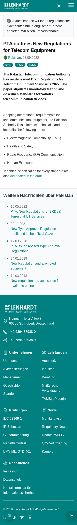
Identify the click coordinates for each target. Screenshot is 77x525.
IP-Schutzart (12, 426)
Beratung (48, 377)
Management (12, 377)
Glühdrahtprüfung (16, 435)
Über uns (10, 361)
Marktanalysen (52, 418)
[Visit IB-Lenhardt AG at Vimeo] (22, 517)
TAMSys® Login (54, 398)
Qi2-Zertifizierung (54, 443)
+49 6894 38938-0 (22, 331)
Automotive (50, 361)
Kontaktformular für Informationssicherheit (19, 490)
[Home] (16, 6)
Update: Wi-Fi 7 (53, 435)
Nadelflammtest (14, 443)
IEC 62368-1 (12, 418)
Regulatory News (54, 426)
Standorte (10, 394)
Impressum (11, 471)
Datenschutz (12, 479)
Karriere (48, 451)
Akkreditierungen (15, 369)
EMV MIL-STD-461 (17, 451)
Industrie (48, 369)
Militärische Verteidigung (51, 388)
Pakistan (14, 57)
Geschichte (11, 385)
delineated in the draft (26, 176)
